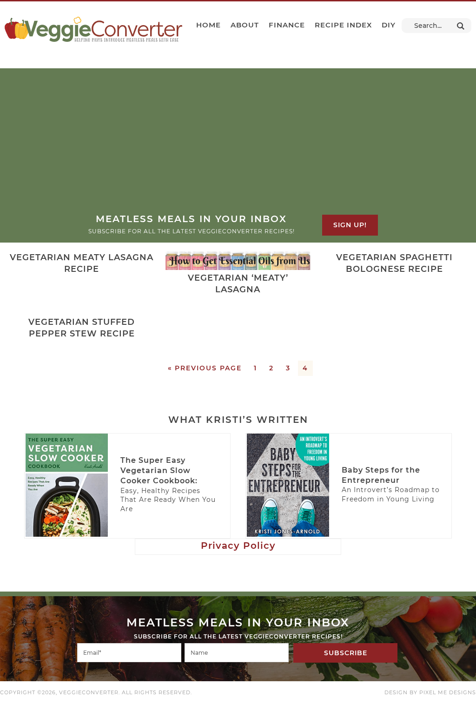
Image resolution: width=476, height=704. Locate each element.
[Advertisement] (238, 143)
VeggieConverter (93, 29)
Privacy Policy (238, 545)
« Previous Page (205, 368)
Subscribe (345, 653)
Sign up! (350, 225)
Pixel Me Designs (447, 692)
